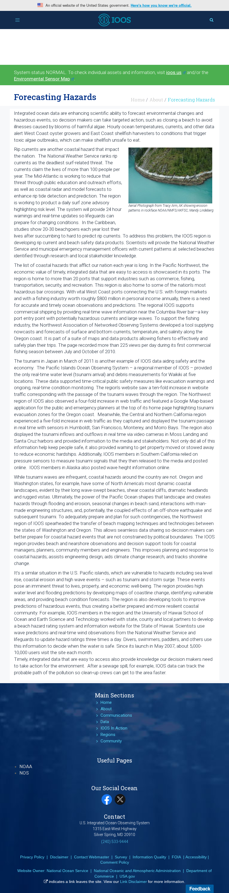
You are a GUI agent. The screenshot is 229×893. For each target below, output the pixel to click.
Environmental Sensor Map (42, 79)
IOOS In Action (114, 728)
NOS (24, 773)
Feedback (199, 888)
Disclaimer (59, 857)
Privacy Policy (32, 857)
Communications (116, 715)
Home (138, 99)
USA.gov (127, 876)
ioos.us (174, 72)
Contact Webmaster (91, 857)
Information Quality (149, 857)
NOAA (26, 766)
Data (105, 721)
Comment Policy (114, 862)
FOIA (176, 857)
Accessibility (196, 857)
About (156, 99)
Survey (121, 857)
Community (111, 741)
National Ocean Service (67, 870)
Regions (108, 734)
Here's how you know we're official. (161, 5)
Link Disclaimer (133, 881)
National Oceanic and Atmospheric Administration (137, 870)
